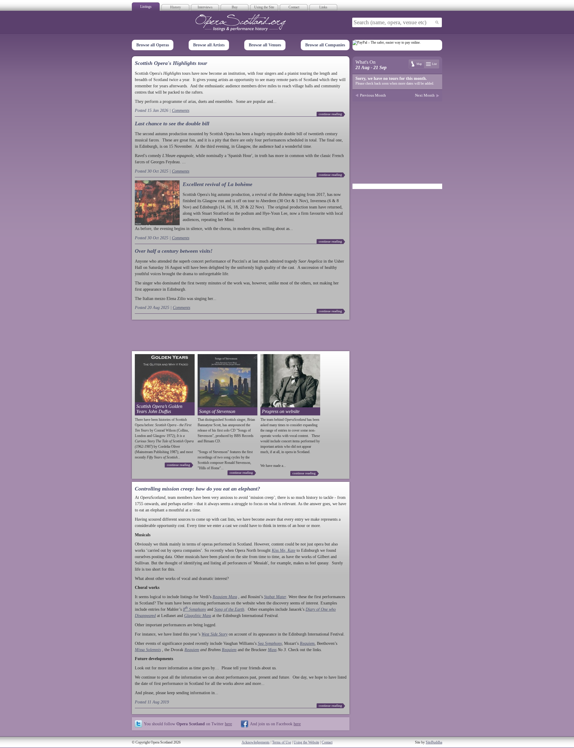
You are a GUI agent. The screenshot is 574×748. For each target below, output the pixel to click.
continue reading (330, 114)
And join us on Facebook (275, 723)
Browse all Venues (265, 45)
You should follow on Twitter (188, 723)
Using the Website (306, 742)
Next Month (425, 95)
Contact (293, 7)
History (175, 7)
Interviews (205, 7)
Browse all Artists (209, 45)
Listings (146, 6)
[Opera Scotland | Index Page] (241, 22)
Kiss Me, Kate (283, 550)
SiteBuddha (434, 742)
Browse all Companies (325, 45)
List (434, 63)
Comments (180, 110)
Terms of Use (281, 742)
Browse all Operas (152, 45)
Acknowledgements (256, 742)
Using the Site (264, 7)
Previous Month (373, 95)
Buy (235, 7)
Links (323, 7)
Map (419, 63)
